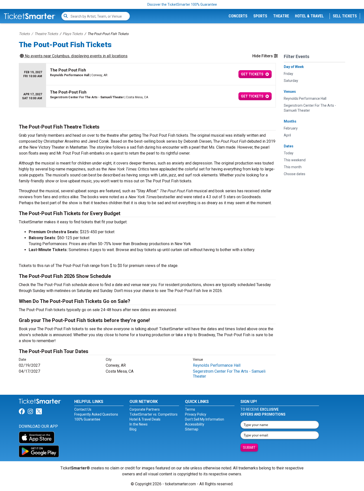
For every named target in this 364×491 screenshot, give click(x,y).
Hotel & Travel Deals (145, 419)
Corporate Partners (145, 409)
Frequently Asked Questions (96, 414)
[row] (147, 74)
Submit (249, 448)
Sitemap (191, 429)
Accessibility (194, 424)
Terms (190, 409)
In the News (139, 424)
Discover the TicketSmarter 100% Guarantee (182, 4)
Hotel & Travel (309, 16)
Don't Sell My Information (204, 419)
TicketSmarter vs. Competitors (154, 414)
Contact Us (82, 409)
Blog (133, 429)
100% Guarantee (87, 419)
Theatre (281, 16)
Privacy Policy (195, 414)
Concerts (238, 16)
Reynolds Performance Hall (216, 365)
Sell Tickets (345, 16)
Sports (260, 16)
